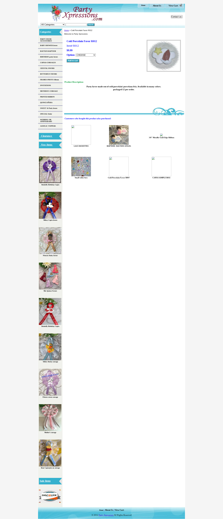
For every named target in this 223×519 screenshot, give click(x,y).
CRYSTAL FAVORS (47, 68)
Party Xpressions (106, 515)
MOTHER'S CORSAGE (49, 91)
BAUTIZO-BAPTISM (48, 51)
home (143, 5)
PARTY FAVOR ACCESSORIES (46, 40)
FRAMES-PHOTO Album (49, 80)
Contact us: (176, 16)
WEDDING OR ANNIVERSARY (46, 120)
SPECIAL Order (46, 114)
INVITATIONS (45, 85)
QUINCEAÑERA (46, 102)
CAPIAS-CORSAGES (48, 62)
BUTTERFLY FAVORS (48, 74)
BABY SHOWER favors (48, 45)
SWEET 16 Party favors (48, 108)
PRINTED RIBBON (47, 97)
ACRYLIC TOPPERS (48, 126)
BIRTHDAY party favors (49, 57)
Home (66, 30)
